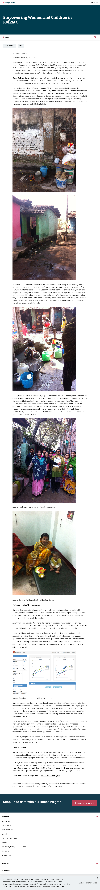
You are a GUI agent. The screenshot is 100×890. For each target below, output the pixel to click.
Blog (20, 45)
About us (6, 821)
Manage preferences (88, 883)
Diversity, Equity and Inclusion (14, 847)
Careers (5, 851)
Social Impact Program (50, 775)
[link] (84, 803)
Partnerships (7, 830)
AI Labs (5, 834)
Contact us (6, 855)
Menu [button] (93, 2)
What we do (7, 825)
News (4, 842)
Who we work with (9, 838)
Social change (9, 45)
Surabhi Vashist (21, 53)
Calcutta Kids (18, 78)
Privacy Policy (58, 886)
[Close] (98, 878)
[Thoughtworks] (9, 3)
